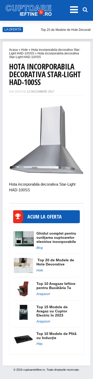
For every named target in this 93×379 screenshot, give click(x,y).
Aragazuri (43, 294)
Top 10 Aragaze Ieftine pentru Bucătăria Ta (55, 286)
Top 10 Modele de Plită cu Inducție (56, 336)
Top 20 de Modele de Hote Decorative (55, 262)
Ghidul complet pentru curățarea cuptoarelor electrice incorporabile (56, 237)
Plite (39, 344)
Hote (24, 50)
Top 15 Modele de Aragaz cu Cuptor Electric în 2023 (52, 311)
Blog (39, 248)
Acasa (13, 50)
